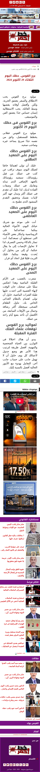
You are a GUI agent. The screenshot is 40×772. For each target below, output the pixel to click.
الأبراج (13, 372)
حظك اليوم (22, 372)
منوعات (34, 66)
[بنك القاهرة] (20, 412)
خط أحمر (5, 372)
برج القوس (31, 372)
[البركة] (20, 21)
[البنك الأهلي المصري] (20, 16)
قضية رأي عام (35, 719)
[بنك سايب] (20, 464)
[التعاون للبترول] (20, 430)
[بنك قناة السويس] (20, 498)
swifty (27, 719)
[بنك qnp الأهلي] (20, 11)
